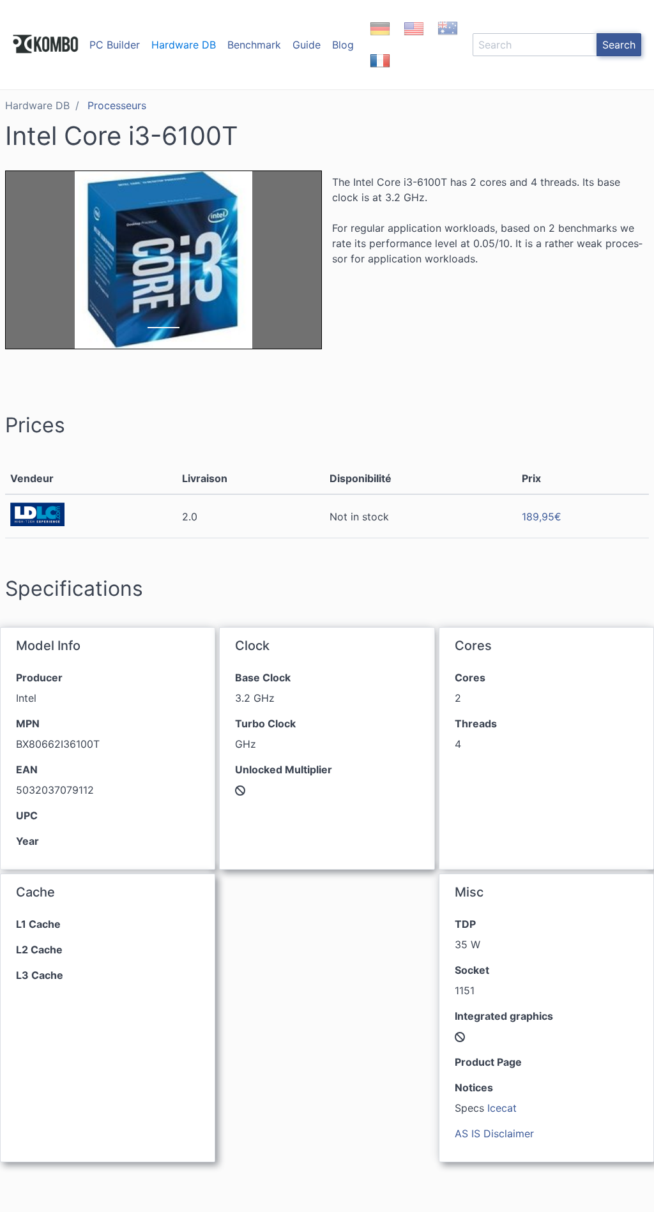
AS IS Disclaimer (494, 1133)
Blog (343, 44)
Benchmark (254, 44)
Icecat (502, 1108)
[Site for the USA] (414, 39)
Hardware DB (183, 44)
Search (618, 44)
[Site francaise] (380, 71)
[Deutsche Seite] (380, 39)
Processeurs (116, 105)
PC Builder (114, 44)
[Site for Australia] (447, 39)
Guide (307, 44)
